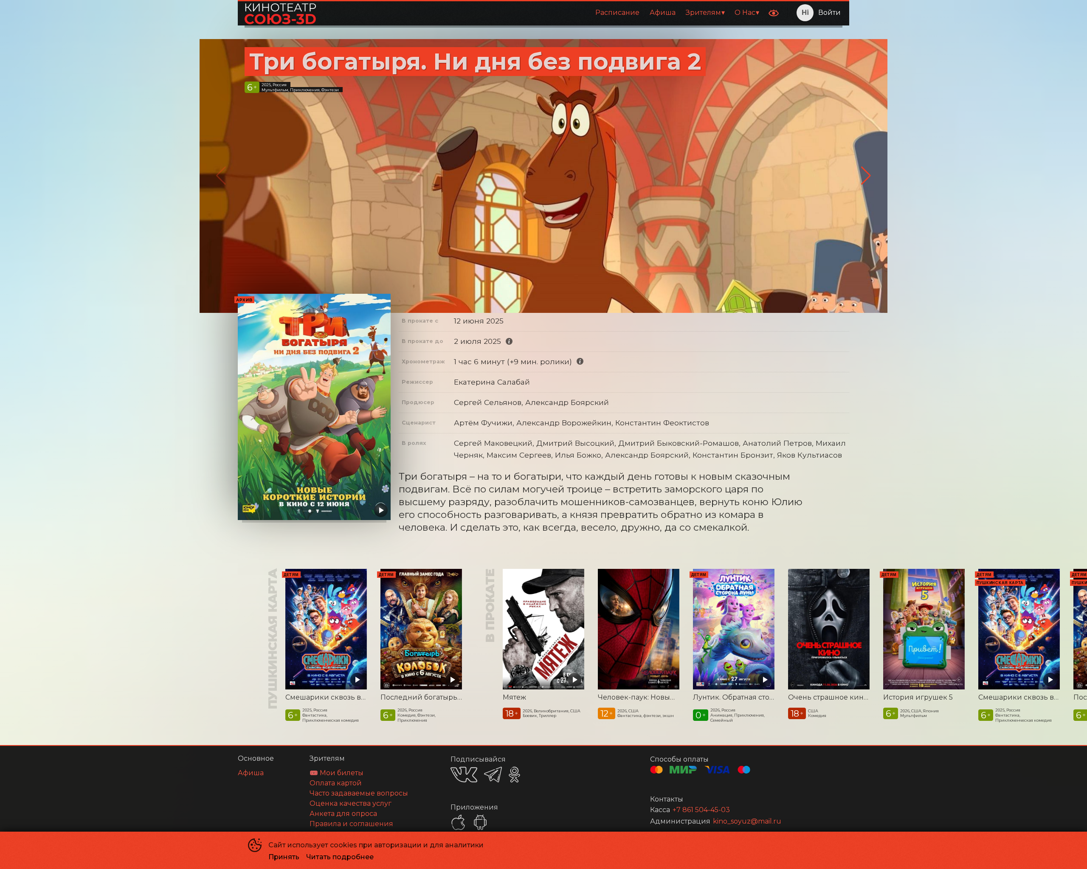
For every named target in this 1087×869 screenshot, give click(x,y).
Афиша (663, 12)
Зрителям (703, 12)
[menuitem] (617, 12)
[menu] (543, 12)
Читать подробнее (340, 857)
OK (514, 774)
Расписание (617, 12)
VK (464, 774)
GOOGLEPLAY (480, 822)
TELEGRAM (493, 774)
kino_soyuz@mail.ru (747, 821)
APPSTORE (458, 822)
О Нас (745, 12)
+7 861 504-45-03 (701, 810)
